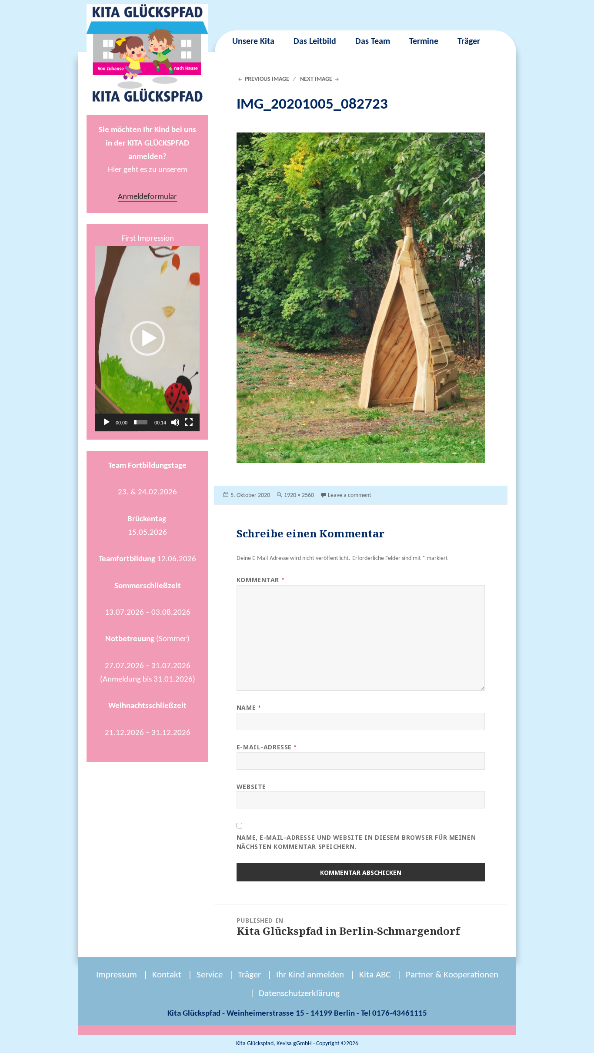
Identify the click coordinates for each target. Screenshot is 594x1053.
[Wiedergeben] (106, 422)
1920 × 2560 (299, 495)
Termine (423, 41)
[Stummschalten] (175, 422)
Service (210, 975)
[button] (147, 338)
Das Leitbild (315, 41)
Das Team (372, 41)
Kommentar (260, 580)
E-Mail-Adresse (267, 747)
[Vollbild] (188, 422)
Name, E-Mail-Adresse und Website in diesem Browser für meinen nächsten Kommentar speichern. (356, 842)
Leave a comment (349, 495)
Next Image (316, 79)
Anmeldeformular (147, 197)
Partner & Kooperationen (452, 975)
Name (249, 707)
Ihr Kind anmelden (310, 975)
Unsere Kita (253, 41)
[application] (147, 338)
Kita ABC (374, 975)
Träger (468, 41)
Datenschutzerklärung (299, 993)
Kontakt (166, 975)
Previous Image (267, 79)
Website (251, 786)
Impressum (116, 975)
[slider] (140, 422)
